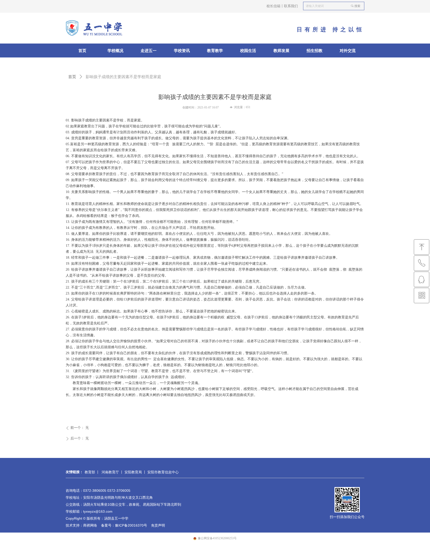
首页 (72, 77)
